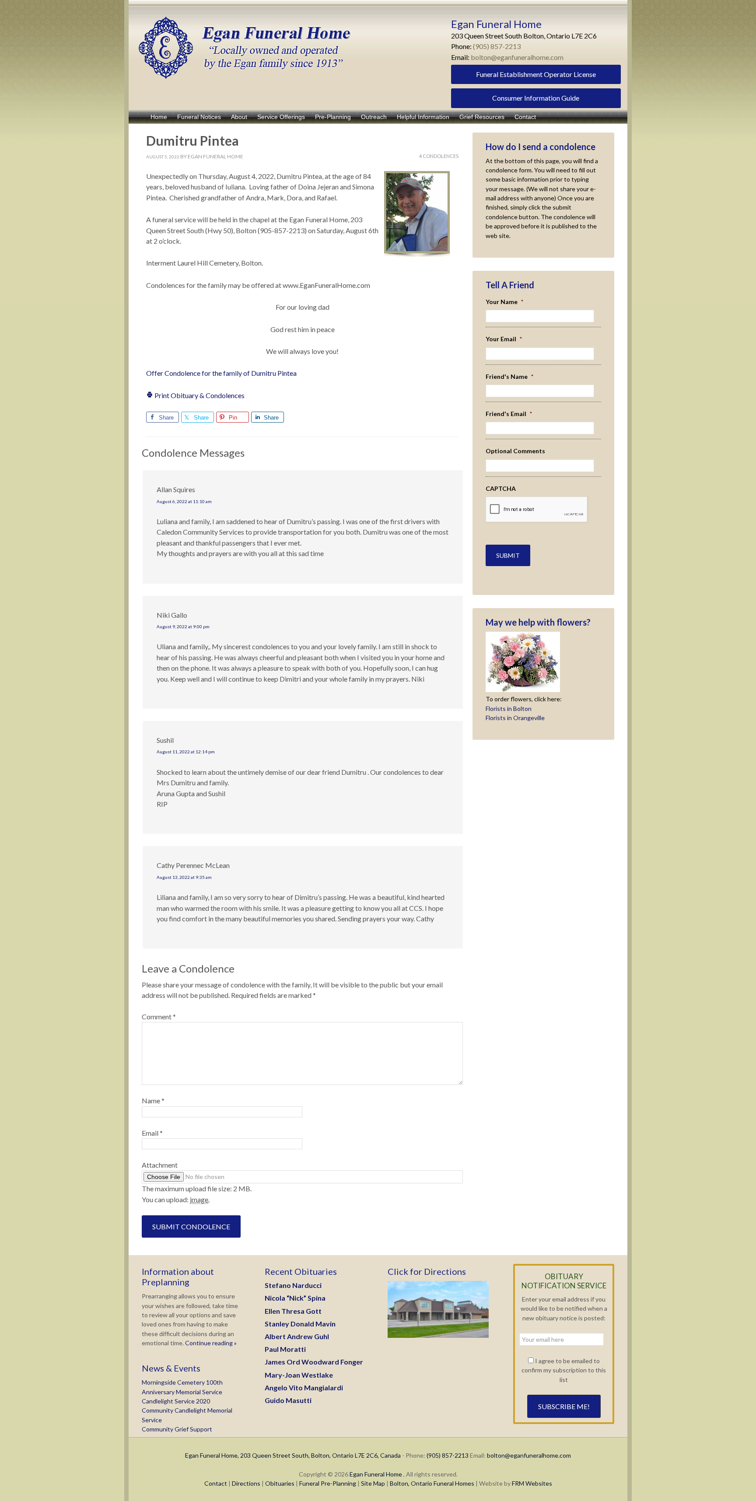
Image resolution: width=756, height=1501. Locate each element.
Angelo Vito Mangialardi (304, 1387)
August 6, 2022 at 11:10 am (184, 501)
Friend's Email (509, 413)
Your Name (504, 301)
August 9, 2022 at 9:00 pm (183, 626)
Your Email (504, 339)
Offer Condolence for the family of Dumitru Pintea (221, 373)
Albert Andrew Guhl (297, 1336)
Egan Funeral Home (376, 1474)
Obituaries (279, 1483)
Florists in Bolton (509, 708)
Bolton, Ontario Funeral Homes (432, 1483)
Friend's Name (509, 376)
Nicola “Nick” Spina (295, 1298)
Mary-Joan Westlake (299, 1375)
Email (152, 1133)
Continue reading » (210, 1343)
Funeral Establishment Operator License (536, 74)
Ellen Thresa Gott (293, 1311)
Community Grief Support (177, 1429)
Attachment (160, 1165)
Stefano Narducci (293, 1285)
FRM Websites (532, 1483)
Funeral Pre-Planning (327, 1483)
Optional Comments (515, 451)
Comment (159, 1016)
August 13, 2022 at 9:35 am (184, 877)
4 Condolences (438, 156)
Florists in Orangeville (515, 717)
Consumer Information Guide (535, 98)
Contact (215, 1483)
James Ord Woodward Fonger (314, 1362)
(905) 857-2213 (497, 46)
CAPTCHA (501, 488)
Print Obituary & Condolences (199, 395)
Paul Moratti (285, 1349)
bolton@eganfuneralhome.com (517, 57)
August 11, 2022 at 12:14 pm (186, 751)
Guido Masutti (288, 1400)
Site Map (373, 1483)
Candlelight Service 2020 (176, 1401)
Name (153, 1100)
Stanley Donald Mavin (300, 1323)
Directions (246, 1483)
